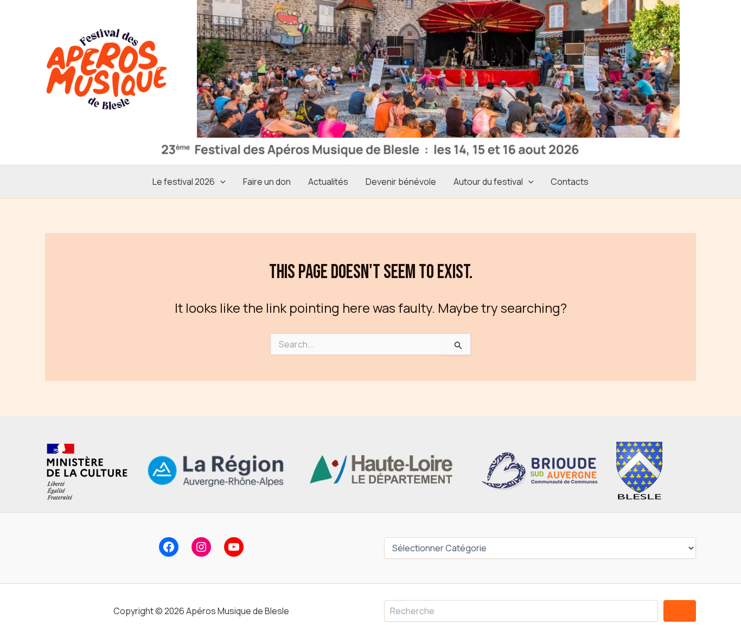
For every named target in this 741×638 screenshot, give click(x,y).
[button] (220, 181)
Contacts (570, 182)
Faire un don (267, 182)
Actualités (328, 182)
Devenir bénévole (401, 182)
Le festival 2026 (183, 182)
